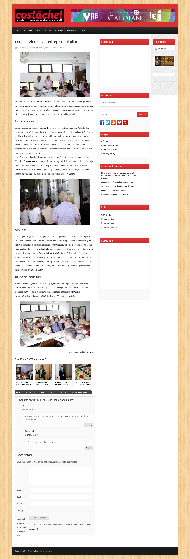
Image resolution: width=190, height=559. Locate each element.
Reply (88, 425)
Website (20, 503)
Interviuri (71, 30)
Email (20, 497)
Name (20, 490)
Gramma (74, 392)
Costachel (29, 431)
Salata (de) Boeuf (120, 190)
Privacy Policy (109, 154)
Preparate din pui (108, 218)
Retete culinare (107, 223)
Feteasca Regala (63, 392)
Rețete (47, 30)
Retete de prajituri (109, 227)
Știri (82, 30)
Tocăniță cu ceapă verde (123, 182)
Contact (106, 141)
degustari (40, 392)
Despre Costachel (110, 145)
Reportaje (55, 47)
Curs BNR (106, 214)
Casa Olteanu (30, 392)
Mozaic (59, 30)
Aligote (21, 392)
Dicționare (34, 30)
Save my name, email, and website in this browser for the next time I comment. (21, 525)
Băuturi (20, 30)
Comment (21, 468)
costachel (32, 47)
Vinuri (62, 47)
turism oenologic (84, 392)
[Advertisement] (124, 66)
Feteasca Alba (50, 392)
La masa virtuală (110, 150)
